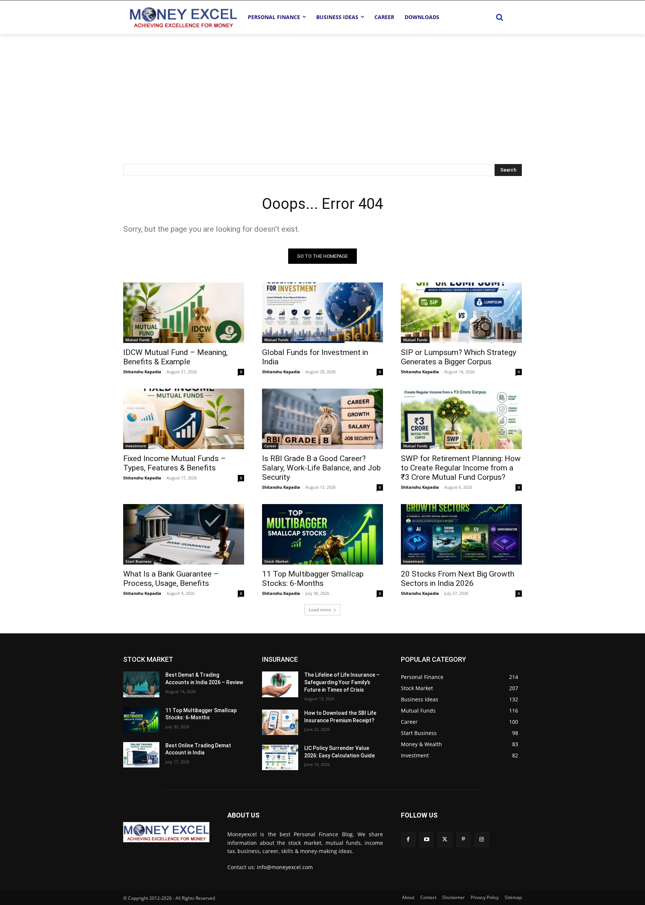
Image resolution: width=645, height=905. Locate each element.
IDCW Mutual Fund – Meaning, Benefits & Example (175, 357)
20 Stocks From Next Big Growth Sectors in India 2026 (457, 578)
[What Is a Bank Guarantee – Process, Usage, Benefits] (183, 534)
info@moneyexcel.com (285, 867)
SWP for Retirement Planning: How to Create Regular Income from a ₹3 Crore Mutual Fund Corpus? (461, 468)
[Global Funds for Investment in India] (322, 312)
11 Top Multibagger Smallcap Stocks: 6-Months (313, 578)
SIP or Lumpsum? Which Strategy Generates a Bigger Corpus (458, 357)
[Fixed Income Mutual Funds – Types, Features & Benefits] (183, 419)
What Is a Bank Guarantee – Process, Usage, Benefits (171, 578)
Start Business (138, 561)
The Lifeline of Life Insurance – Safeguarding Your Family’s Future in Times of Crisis (342, 682)
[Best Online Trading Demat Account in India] (141, 754)
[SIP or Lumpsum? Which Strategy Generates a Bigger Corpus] (461, 312)
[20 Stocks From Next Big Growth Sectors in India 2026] (461, 534)
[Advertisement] (322, 90)
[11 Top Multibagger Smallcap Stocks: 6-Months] (322, 534)
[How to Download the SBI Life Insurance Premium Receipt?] (280, 722)
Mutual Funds (137, 339)
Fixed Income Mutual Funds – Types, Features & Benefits (174, 463)
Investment (135, 445)
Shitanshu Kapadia (142, 371)
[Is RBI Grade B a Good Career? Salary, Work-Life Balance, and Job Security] (322, 419)
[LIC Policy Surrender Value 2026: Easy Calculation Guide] (280, 757)
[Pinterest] (463, 839)
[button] (499, 17)
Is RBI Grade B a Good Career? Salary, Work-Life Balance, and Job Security (321, 468)
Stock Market (276, 561)
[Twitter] (444, 839)
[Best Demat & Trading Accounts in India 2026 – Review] (141, 684)
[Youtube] (426, 839)
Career (270, 445)
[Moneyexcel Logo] (183, 17)
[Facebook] (408, 839)
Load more (320, 609)
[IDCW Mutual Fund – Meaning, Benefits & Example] (183, 312)
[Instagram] (481, 839)
